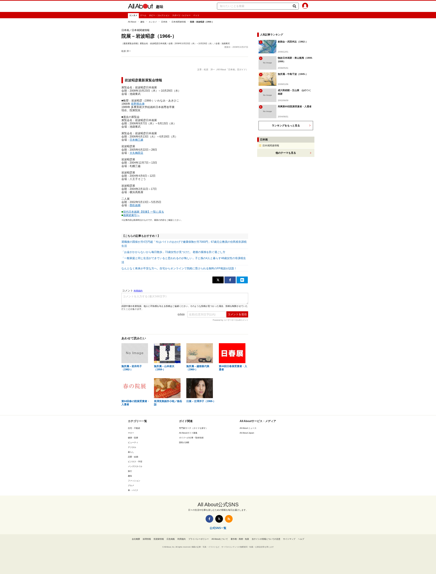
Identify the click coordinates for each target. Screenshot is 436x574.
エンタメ (133, 15)
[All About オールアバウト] (140, 7)
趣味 (159, 7)
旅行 (130, 471)
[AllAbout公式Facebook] (209, 519)
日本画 (164, 22)
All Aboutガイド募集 (188, 433)
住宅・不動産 (134, 428)
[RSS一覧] (229, 519)
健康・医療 (133, 438)
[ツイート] (218, 280)
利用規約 (181, 539)
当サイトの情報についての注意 (266, 539)
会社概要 (136, 539)
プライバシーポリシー (198, 539)
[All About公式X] (219, 519)
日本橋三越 (136, 139)
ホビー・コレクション (159, 15)
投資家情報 (159, 539)
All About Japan (247, 433)
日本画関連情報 (179, 22)
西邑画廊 (135, 205)
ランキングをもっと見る (286, 125)
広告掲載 (171, 539)
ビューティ (133, 442)
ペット (196, 15)
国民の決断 (184, 442)
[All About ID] (305, 6)
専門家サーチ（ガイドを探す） (193, 428)
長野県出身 (138, 103)
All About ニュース (248, 428)
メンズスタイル (135, 466)
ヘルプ (301, 539)
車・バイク (133, 490)
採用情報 (147, 539)
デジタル (132, 447)
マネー (131, 433)
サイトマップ (289, 539)
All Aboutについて (220, 539)
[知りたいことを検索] (294, 6)
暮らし (131, 452)
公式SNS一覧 (218, 528)
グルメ (131, 485)
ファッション (134, 480)
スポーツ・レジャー (181, 15)
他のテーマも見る (286, 152)
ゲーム (143, 15)
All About (132, 22)
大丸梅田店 (136, 152)
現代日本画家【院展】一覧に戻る (143, 211)
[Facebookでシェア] (230, 280)
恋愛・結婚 (133, 457)
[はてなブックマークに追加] (242, 280)
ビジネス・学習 (135, 461)
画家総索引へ (131, 215)
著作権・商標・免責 (240, 539)
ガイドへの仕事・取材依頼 (191, 438)
